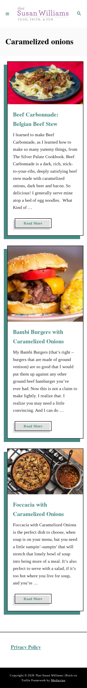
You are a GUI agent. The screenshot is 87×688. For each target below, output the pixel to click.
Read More (34, 224)
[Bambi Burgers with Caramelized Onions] (45, 284)
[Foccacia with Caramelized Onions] (45, 471)
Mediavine (58, 680)
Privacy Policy (26, 647)
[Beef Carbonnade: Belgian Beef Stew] (45, 83)
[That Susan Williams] (43, 13)
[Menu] (7, 14)
